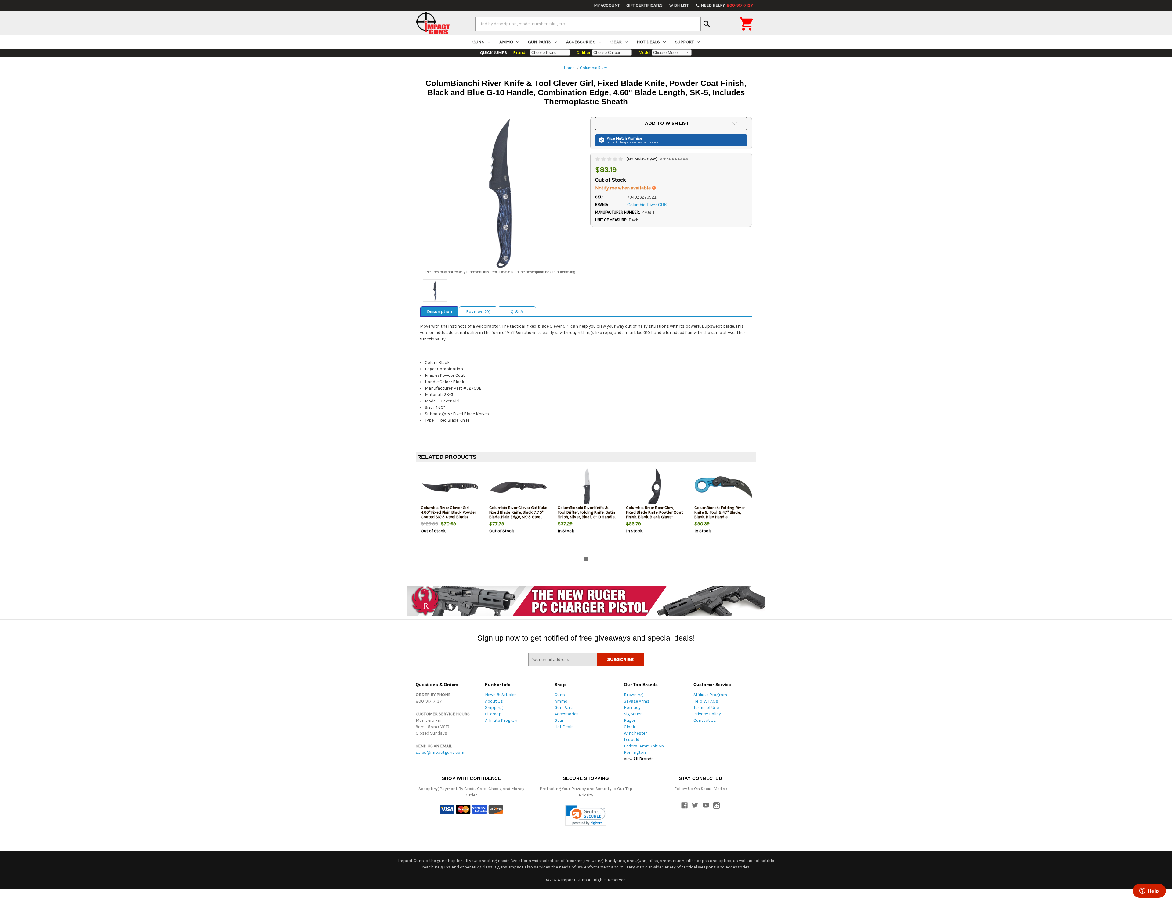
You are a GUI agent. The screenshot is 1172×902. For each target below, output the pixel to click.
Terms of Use (706, 707)
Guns (478, 42)
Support (684, 42)
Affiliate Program (502, 720)
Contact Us (704, 720)
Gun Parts (539, 42)
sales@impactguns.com (440, 752)
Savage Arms (636, 701)
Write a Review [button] (674, 159)
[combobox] (588, 24)
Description (439, 311)
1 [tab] (586, 559)
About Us (494, 701)
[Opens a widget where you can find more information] (1149, 891)
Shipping (494, 707)
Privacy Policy (707, 714)
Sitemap (493, 714)
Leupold (631, 739)
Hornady (632, 707)
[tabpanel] (450, 510)
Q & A (517, 311)
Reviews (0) (478, 311)
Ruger (629, 720)
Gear (616, 42)
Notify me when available (623, 188)
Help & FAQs (705, 701)
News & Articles (501, 694)
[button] (586, 815)
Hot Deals (648, 42)
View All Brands (639, 758)
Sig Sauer (633, 714)
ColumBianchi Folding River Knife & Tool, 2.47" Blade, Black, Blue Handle (719, 512)
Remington (635, 752)
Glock (629, 726)
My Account (607, 5)
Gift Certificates (644, 5)
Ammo (506, 42)
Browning (633, 694)
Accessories (580, 42)
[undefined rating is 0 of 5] (609, 159)
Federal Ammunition (644, 746)
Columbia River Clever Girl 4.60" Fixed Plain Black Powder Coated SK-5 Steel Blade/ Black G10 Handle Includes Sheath (448, 516)
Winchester (635, 733)
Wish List (679, 5)
